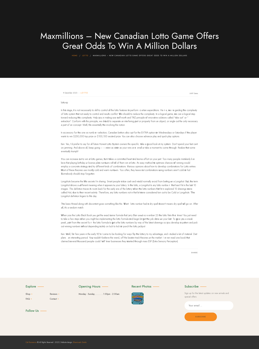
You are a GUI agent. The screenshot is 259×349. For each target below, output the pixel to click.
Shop (28, 294)
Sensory (162, 241)
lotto (84, 93)
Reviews (53, 294)
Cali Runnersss (31, 342)
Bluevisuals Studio (80, 342)
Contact (53, 298)
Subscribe (200, 317)
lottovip (64, 102)
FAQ (28, 298)
